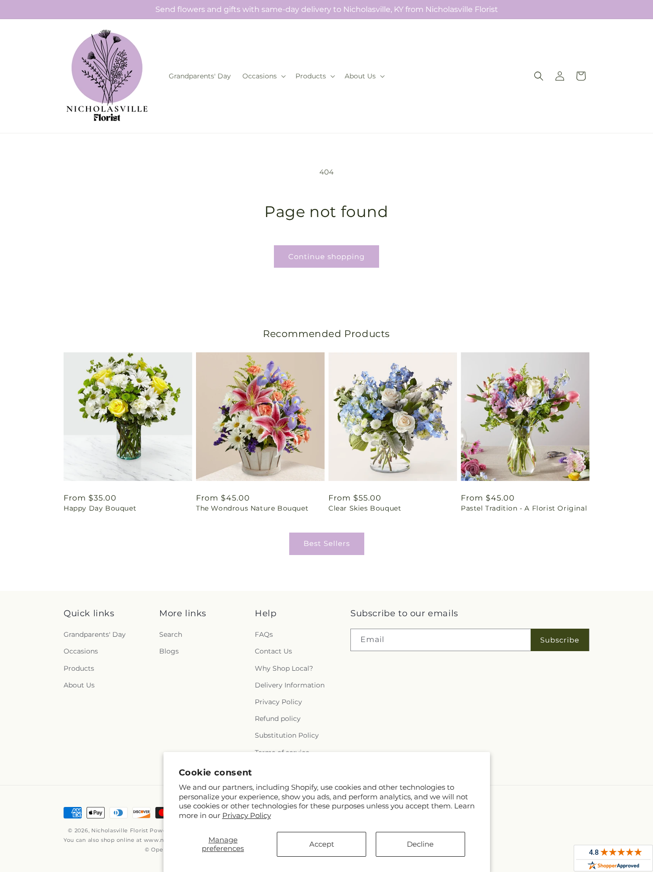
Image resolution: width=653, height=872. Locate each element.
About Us (79, 685)
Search (170, 634)
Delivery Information (290, 685)
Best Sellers (327, 543)
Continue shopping (326, 256)
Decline (420, 844)
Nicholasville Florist (119, 830)
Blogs (169, 651)
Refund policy (278, 718)
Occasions (81, 651)
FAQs (264, 634)
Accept (321, 844)
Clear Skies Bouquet (364, 508)
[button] (263, 76)
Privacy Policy (246, 815)
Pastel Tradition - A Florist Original (524, 508)
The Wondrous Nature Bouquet (252, 508)
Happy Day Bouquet (100, 508)
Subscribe (559, 639)
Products (79, 668)
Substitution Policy (287, 735)
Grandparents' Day (95, 634)
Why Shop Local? (284, 668)
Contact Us (273, 651)
